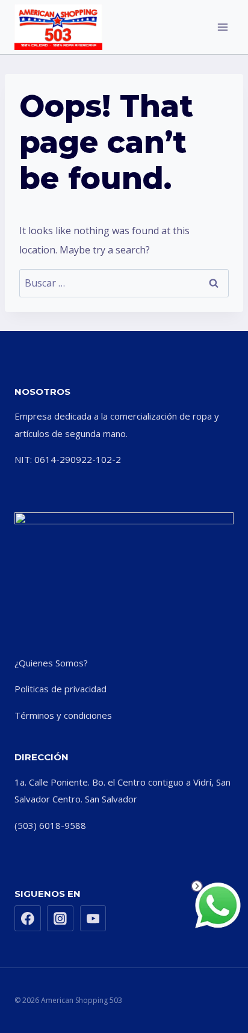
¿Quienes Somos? (51, 663)
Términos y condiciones (63, 715)
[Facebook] (27, 918)
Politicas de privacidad (60, 689)
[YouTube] (93, 918)
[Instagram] (60, 918)
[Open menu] (222, 26)
